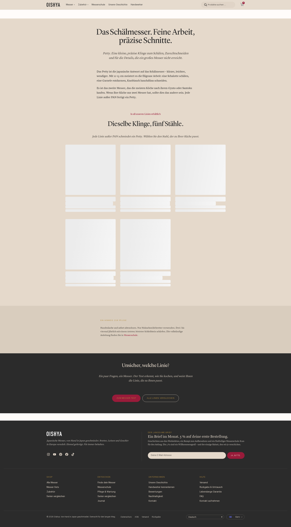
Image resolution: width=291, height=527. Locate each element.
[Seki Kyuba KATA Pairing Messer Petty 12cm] (145, 170)
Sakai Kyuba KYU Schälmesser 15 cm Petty (89, 203)
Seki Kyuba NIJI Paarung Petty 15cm (195, 203)
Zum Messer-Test (126, 413)
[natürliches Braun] (75, 217)
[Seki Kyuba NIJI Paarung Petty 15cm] (200, 170)
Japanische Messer (74, 198)
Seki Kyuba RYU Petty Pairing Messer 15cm (89, 285)
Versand (204, 497)
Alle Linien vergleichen (160, 413)
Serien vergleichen (56, 511)
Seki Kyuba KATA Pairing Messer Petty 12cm (145, 203)
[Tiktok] (73, 469)
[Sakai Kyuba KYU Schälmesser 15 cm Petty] (90, 170)
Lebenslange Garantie (211, 506)
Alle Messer (52, 497)
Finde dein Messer (106, 497)
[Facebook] (67, 469)
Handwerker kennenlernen (161, 502)
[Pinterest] (60, 469)
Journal (101, 516)
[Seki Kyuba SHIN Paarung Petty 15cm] (145, 251)
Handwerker (137, 5)
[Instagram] (48, 469)
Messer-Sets (53, 502)
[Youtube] (54, 469)
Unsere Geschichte (117, 5)
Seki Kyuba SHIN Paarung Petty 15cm (141, 285)
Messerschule (98, 5)
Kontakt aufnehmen (210, 516)
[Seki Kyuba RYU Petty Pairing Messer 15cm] (90, 251)
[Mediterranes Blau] (68, 217)
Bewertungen (155, 506)
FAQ (202, 511)
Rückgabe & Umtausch (211, 502)
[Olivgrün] (82, 217)
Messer (69, 5)
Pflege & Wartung (106, 506)
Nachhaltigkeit (156, 511)
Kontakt (153, 516)
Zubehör (82, 5)
